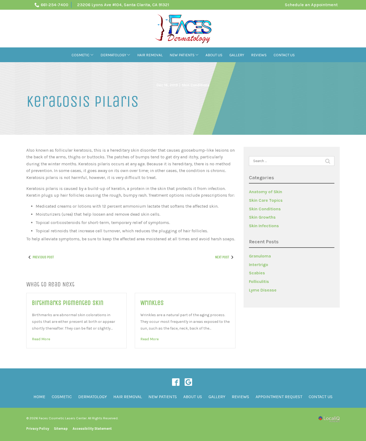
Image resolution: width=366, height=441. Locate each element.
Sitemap (61, 429)
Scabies (257, 272)
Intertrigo (258, 264)
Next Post (222, 257)
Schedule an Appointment (311, 4)
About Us (214, 55)
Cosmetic (80, 55)
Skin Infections (264, 225)
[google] (188, 382)
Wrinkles (152, 303)
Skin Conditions (196, 85)
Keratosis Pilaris (82, 101)
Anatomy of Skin (265, 191)
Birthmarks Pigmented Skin (67, 303)
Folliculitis (259, 281)
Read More (41, 339)
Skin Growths (262, 217)
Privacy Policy (37, 429)
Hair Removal (150, 55)
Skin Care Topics (266, 200)
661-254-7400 (54, 4)
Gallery (236, 55)
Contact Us (284, 55)
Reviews (259, 55)
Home (39, 396)
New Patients (182, 55)
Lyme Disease (263, 290)
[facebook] (175, 382)
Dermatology (113, 55)
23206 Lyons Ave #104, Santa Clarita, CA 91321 (123, 4)
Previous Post (43, 257)
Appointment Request (279, 396)
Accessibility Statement (92, 429)
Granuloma (260, 256)
